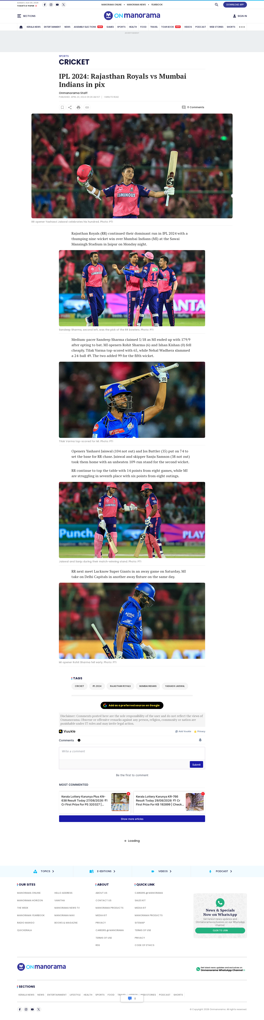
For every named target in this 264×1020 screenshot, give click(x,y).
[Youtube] (57, 4)
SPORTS (121, 26)
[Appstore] (182, 969)
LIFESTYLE (75, 994)
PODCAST (200, 26)
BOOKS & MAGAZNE (66, 922)
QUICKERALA (24, 930)
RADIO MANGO (25, 922)
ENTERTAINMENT (52, 26)
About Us (101, 893)
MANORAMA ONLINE (111, 4)
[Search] (217, 5)
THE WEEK (22, 908)
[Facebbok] (19, 1009)
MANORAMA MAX (64, 915)
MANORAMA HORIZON (30, 900)
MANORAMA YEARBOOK (31, 915)
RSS (98, 945)
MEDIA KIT (101, 915)
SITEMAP (140, 922)
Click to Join (220, 930)
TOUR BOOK (170, 26)
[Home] (21, 27)
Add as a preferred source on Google (134, 705)
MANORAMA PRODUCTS (109, 908)
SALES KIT (140, 900)
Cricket (74, 62)
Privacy (101, 922)
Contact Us (103, 900)
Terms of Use (104, 938)
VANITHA (59, 900)
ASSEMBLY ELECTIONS (88, 26)
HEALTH (133, 26)
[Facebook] (44, 4)
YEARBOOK (157, 4)
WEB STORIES (216, 26)
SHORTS (231, 26)
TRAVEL (154, 26)
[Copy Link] (87, 107)
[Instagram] (51, 4)
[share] (69, 107)
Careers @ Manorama (110, 930)
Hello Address (63, 893)
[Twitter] (63, 4)
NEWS (67, 26)
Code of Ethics (144, 945)
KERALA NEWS (34, 26)
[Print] (78, 107)
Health (88, 994)
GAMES (110, 26)
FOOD (143, 26)
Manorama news (136, 4)
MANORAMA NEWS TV (67, 908)
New (100, 27)
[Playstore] (157, 969)
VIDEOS (188, 26)
